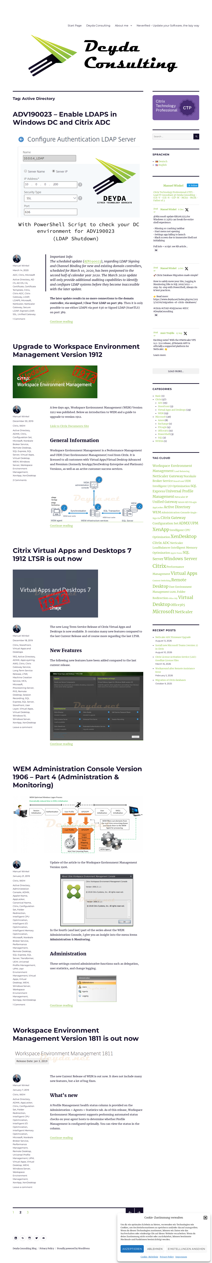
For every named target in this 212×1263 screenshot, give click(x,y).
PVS (15, 691)
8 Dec (181, 209)
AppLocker (19, 899)
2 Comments (19, 480)
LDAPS (16, 300)
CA (26, 283)
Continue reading (61, 321)
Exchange (163, 423)
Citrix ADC (18, 293)
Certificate (18, 286)
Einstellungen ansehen (186, 1248)
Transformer (27, 958)
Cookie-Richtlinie (149, 1257)
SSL (15, 314)
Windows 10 (19, 715)
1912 (15, 656)
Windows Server (21, 719)
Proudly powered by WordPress (73, 1248)
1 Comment (19, 319)
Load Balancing (181, 471)
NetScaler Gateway (168, 476)
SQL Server (28, 701)
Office (171, 598)
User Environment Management (20, 972)
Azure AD (183, 502)
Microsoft (30, 275)
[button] (205, 1217)
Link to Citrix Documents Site (69, 426)
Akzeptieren (132, 1248)
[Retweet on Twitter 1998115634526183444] (161, 259)
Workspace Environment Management (22, 468)
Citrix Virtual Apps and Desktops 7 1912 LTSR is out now (72, 554)
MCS (24, 681)
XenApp (17, 475)
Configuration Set (22, 437)
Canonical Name (22, 902)
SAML (172, 591)
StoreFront (25, 645)
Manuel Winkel (21, 265)
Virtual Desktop (21, 458)
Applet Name (20, 895)
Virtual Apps (27, 454)
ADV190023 (92, 261)
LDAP (26, 297)
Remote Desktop (22, 447)
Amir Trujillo (167, 333)
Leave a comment (22, 727)
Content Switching (162, 580)
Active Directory (21, 279)
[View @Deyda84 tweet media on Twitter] (156, 250)
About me (121, 25)
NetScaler (18, 303)
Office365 (163, 430)
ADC (15, 275)
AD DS (20, 283)
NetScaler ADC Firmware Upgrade (173, 637)
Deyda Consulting (98, 25)
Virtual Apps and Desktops (172, 409)
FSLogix (162, 427)
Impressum (181, 1257)
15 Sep (179, 333)
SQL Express (19, 451)
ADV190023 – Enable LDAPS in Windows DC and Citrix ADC (65, 118)
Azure (161, 420)
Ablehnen (155, 1248)
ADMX (16, 433)
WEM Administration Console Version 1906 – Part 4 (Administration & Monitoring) (77, 777)
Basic (158, 396)
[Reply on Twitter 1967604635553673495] (155, 360)
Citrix (21, 275)
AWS (15, 663)
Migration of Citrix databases (170, 680)
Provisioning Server (23, 687)
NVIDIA (159, 441)
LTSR (24, 674)
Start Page (75, 25)
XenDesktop (29, 475)
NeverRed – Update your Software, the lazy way (168, 25)
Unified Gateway (27, 314)
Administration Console (175, 512)
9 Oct (180, 268)
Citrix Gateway (173, 517)
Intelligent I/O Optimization (171, 486)
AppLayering (28, 660)
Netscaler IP (181, 497)
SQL (160, 437)
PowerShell (164, 434)
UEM (15, 961)
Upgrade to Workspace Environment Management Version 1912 (76, 350)
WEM (22, 425)
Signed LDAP (27, 310)
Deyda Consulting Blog (25, 1248)
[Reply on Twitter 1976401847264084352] (155, 324)
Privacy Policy (167, 1257)
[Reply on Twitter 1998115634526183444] (155, 259)
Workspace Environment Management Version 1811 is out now (76, 1034)
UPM (15, 968)
